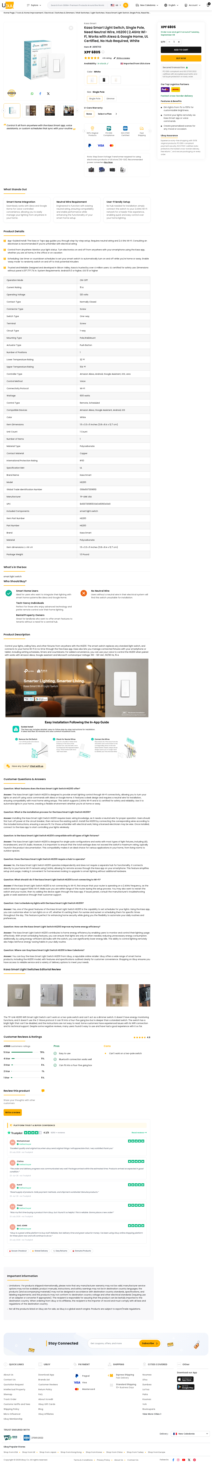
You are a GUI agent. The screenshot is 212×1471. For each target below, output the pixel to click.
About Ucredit (45, 1399)
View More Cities (151, 1414)
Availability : (90, 63)
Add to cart (181, 49)
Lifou (144, 1379)
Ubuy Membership (13, 1418)
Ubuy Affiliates (46, 1414)
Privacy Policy (103, 1460)
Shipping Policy (11, 1409)
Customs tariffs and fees (17, 1404)
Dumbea (146, 1384)
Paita (145, 1394)
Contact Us (10, 1379)
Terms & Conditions (83, 1460)
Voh (144, 1404)
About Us (8, 1374)
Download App (46, 1374)
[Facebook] (173, 1460)
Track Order (10, 1399)
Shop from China (114, 1452)
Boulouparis (148, 1409)
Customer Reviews (48, 1384)
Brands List (44, 1379)
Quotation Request (14, 1384)
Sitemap (8, 1394)
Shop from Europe (156, 1452)
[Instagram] (178, 1460)
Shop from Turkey (135, 1452)
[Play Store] (185, 1387)
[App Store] (185, 1380)
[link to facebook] (40, 94)
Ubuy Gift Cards (46, 1404)
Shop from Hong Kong (71, 1452)
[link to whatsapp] (32, 94)
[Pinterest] (194, 1460)
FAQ (40, 1394)
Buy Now (108, 162)
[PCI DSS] (10, 1437)
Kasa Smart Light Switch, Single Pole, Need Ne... (128, 12)
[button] (147, 5)
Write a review (12, 1112)
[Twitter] (189, 1460)
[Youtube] (184, 1460)
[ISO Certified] (32, 1437)
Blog (40, 1409)
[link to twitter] (48, 94)
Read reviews (138, 1132)
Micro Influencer (12, 1414)
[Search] (125, 5)
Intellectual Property (14, 1389)
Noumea (146, 1374)
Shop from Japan (48, 1452)
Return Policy (45, 1389)
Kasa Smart (90, 23)
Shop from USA (11, 1452)
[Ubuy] (8, 5)
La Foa (145, 1389)
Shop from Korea (94, 1452)
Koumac (146, 1399)
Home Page (9, 12)
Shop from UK (28, 1452)
